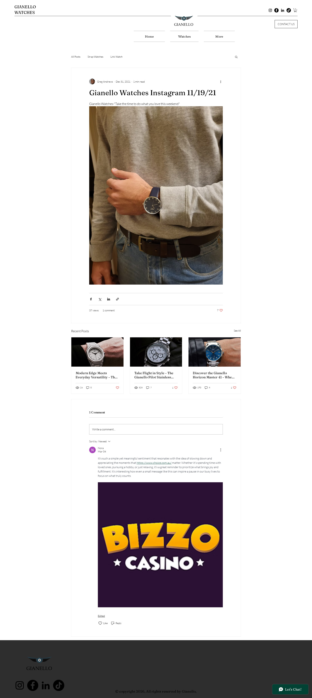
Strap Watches (95, 56)
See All (237, 330)
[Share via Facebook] (91, 299)
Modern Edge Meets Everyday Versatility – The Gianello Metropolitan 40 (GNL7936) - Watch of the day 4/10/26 (96, 375)
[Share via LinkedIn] (108, 299)
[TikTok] (289, 10)
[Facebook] (276, 10)
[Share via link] (117, 299)
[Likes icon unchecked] (100, 623)
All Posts (75, 56)
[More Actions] (220, 450)
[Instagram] (270, 10)
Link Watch (116, 56)
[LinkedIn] (282, 10)
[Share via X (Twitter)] (99, 299)
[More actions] (220, 81)
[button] (295, 10)
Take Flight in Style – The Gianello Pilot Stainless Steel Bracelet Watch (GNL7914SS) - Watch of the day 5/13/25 (155, 375)
